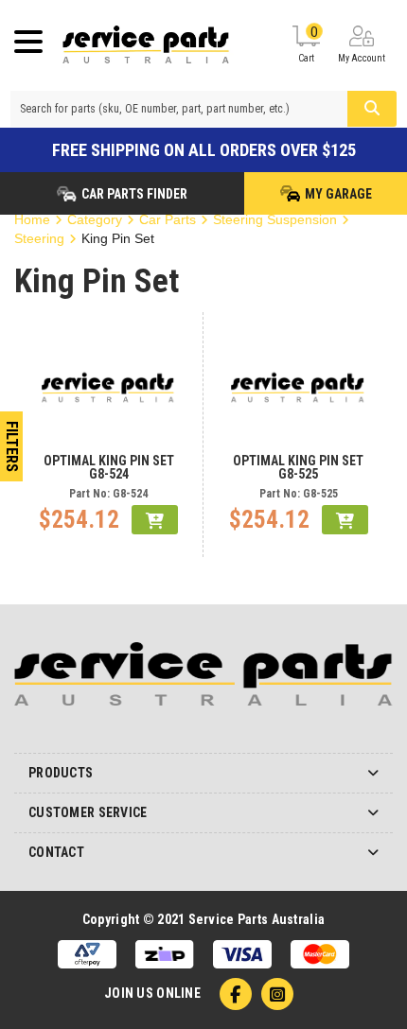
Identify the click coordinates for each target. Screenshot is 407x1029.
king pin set (117, 238)
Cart (308, 44)
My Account (361, 58)
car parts (167, 219)
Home (32, 219)
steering (39, 238)
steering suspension (275, 219)
